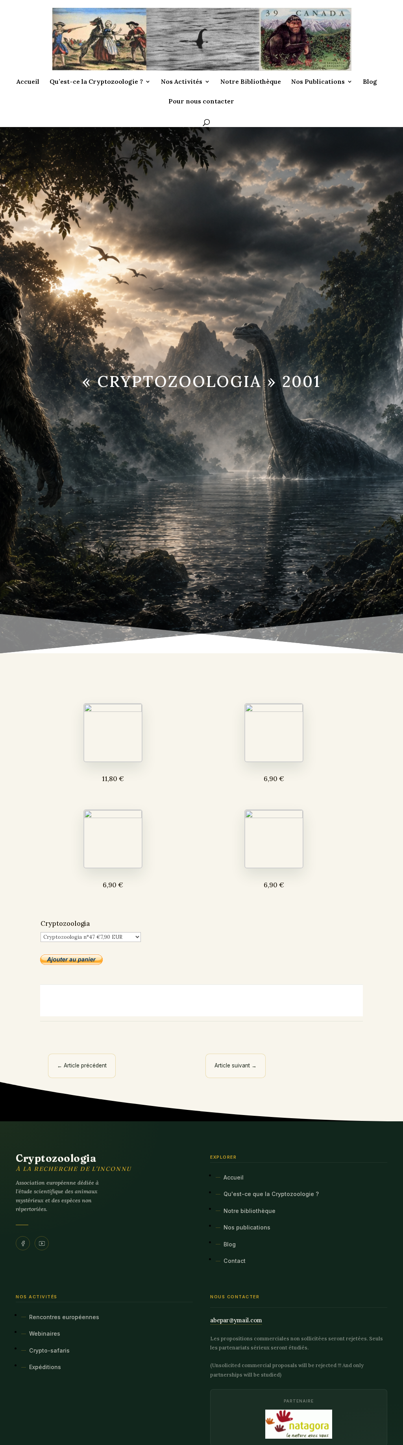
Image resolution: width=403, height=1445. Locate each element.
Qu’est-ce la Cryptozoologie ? (96, 82)
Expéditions (45, 1367)
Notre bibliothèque (249, 1210)
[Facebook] (23, 1243)
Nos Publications (318, 82)
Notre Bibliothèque (250, 82)
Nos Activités (181, 82)
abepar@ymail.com (236, 1320)
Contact (235, 1260)
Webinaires (44, 1333)
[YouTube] (42, 1243)
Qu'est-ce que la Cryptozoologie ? (271, 1194)
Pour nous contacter (201, 101)
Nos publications (247, 1227)
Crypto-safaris (49, 1350)
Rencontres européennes (64, 1317)
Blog (370, 82)
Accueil (28, 82)
